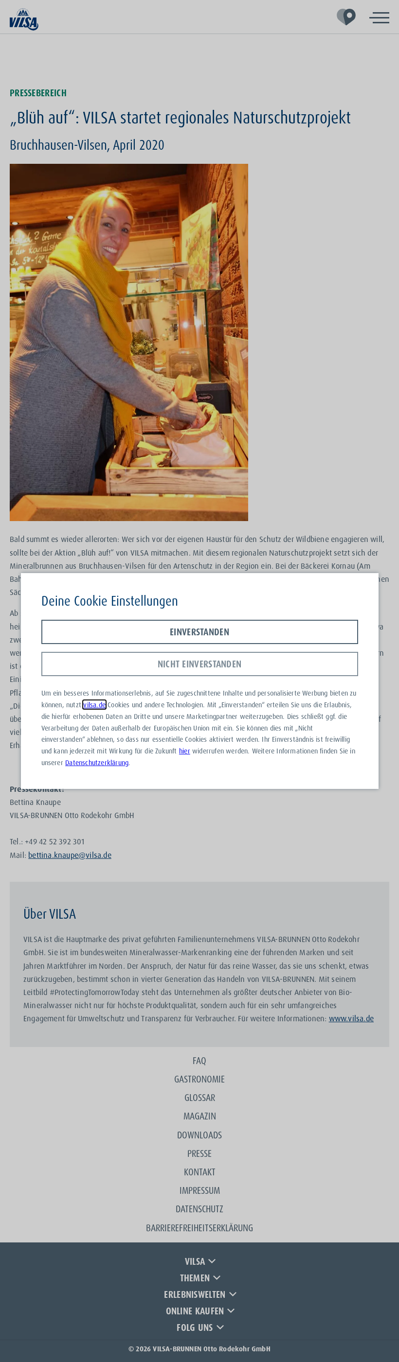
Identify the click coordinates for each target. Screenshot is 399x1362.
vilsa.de (94, 704)
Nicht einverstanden (200, 664)
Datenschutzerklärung (96, 762)
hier (184, 751)
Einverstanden (199, 632)
